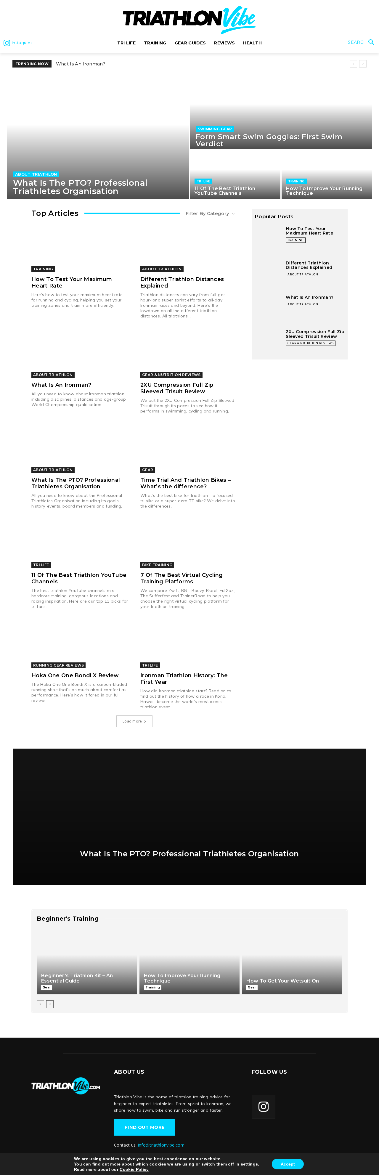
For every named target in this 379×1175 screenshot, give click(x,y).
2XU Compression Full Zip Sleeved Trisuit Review (176, 388)
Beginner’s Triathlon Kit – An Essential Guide (77, 978)
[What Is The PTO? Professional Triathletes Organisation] (98, 137)
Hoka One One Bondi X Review (75, 675)
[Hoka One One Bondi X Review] (80, 644)
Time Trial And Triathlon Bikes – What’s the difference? (185, 483)
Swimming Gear (215, 129)
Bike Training (157, 565)
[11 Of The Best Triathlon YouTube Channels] (235, 174)
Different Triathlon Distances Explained (309, 265)
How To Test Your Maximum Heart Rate (102, 64)
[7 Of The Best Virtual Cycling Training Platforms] (188, 543)
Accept (288, 1164)
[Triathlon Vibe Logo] (189, 20)
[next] (363, 64)
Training (296, 181)
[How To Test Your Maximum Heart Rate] (80, 248)
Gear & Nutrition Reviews (171, 375)
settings (249, 1164)
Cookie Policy (134, 1169)
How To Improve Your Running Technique (182, 978)
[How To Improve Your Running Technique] (327, 174)
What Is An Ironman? (61, 385)
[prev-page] (40, 1004)
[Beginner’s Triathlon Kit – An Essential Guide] (87, 961)
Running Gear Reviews (58, 665)
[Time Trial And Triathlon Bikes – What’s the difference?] (188, 448)
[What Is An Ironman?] (80, 353)
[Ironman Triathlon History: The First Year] (188, 644)
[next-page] (50, 1004)
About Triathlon (36, 174)
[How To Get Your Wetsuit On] (292, 961)
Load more (132, 721)
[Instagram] (7, 43)
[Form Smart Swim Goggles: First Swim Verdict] (281, 112)
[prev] (353, 64)
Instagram (22, 42)
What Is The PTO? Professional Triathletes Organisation (75, 483)
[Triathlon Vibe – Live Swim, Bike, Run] (65, 1085)
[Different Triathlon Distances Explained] (188, 248)
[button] (362, 42)
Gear (147, 470)
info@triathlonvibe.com (161, 1145)
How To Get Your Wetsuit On (282, 981)
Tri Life (203, 181)
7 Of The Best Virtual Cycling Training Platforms (181, 578)
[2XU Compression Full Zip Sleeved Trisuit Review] (188, 353)
